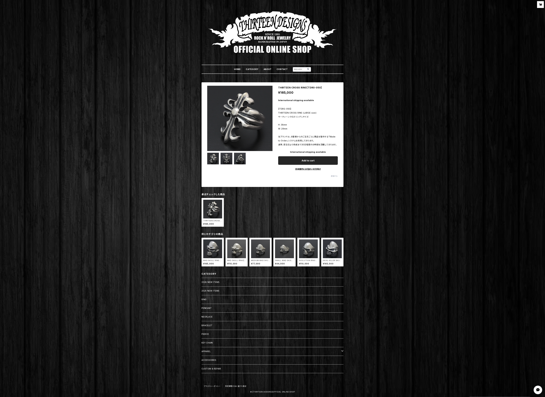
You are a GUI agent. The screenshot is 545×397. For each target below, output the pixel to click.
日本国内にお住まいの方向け (308, 169)
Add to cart (308, 160)
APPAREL (206, 351)
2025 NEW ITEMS (210, 291)
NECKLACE (207, 317)
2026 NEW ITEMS (211, 282)
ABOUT (268, 69)
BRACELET (207, 325)
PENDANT (207, 308)
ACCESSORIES (209, 360)
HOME (237, 69)
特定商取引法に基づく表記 (235, 386)
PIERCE (205, 334)
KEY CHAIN (207, 343)
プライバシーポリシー (212, 386)
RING (204, 299)
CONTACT (282, 69)
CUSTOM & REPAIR (211, 368)
